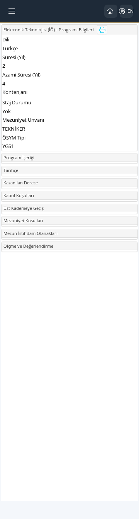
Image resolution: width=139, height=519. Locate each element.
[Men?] (12, 11)
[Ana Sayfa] (110, 11)
